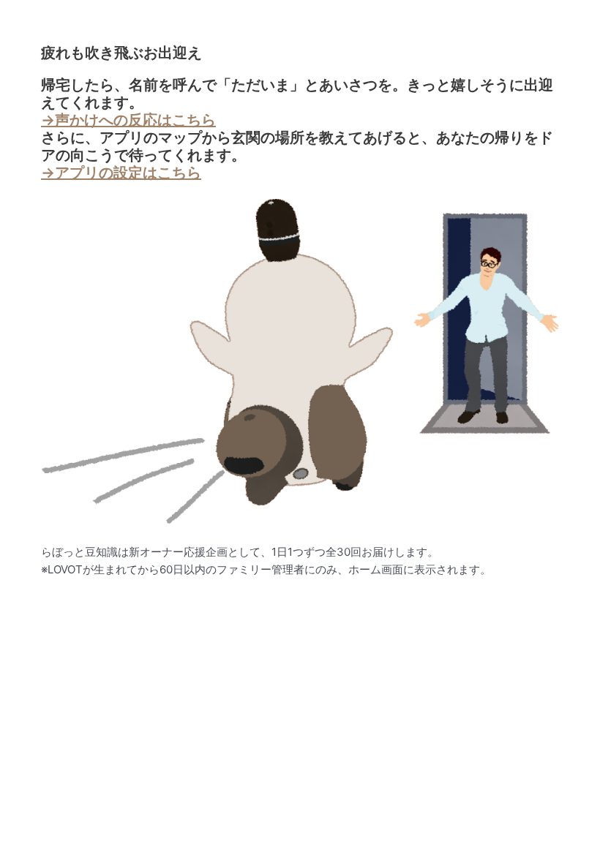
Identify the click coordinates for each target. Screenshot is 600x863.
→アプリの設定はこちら (121, 172)
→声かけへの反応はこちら (128, 120)
